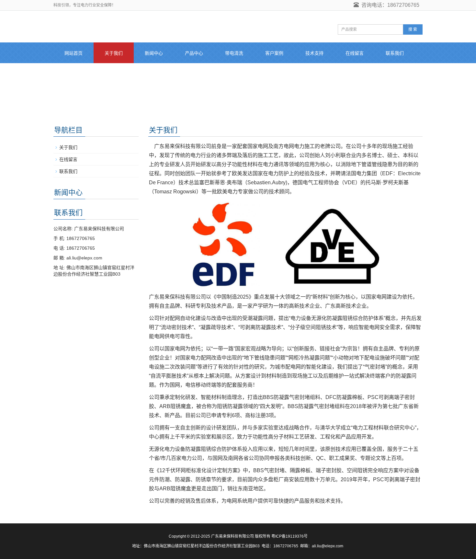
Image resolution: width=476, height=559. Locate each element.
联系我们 (395, 53)
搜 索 (412, 29)
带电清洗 (234, 53)
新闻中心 (154, 53)
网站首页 (73, 53)
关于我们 (114, 53)
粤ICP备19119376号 (289, 536)
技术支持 (314, 53)
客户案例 (274, 53)
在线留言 (355, 53)
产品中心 (194, 53)
